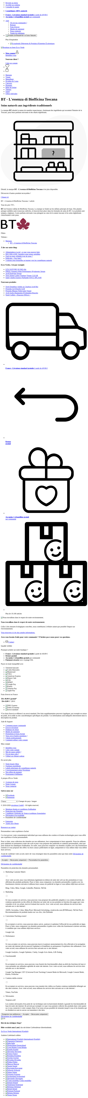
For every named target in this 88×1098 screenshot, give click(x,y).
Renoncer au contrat (8, 827)
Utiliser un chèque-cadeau (15, 756)
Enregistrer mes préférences (11, 1014)
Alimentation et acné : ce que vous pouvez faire (23, 252)
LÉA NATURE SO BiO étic (16, 269)
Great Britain (22, 1047)
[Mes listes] (7, 67)
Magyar (16, 1064)
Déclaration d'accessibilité (15, 815)
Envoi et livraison (12, 728)
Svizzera (17, 1074)
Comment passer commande (16, 725)
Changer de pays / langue (27, 801)
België (14, 1089)
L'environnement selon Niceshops (18, 770)
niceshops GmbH (17, 805)
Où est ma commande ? (18, 23)
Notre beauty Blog (12, 764)
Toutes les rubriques (17, 33)
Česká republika (25, 1081)
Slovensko (19, 1078)
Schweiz (17, 1070)
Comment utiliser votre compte (17, 740)
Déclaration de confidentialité (11, 864)
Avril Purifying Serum (14, 273)
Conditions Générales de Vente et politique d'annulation (26, 813)
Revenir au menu (12, 3)
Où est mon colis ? (12, 754)
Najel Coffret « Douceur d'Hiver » (18, 295)
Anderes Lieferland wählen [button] (11, 1035)
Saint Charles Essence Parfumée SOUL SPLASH (23, 278)
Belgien (16, 1093)
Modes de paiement (17, 29)
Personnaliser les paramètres (38, 860)
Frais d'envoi (14, 27)
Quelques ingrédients (13, 766)
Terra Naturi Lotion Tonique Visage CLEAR (22, 276)
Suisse (14, 1072)
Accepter (5, 860)
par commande (23, 17)
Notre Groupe (11, 784)
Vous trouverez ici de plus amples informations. (18, 633)
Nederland (19, 1085)
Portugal (17, 1091)
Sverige (16, 1058)
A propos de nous (12, 782)
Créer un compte (12, 63)
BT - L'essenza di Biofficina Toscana (23, 243)
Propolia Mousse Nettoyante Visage (18, 291)
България (18, 1068)
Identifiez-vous (11, 55)
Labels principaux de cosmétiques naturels (21, 768)
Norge (14, 1095)
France (15, 1054)
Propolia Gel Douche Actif (15, 289)
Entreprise (9, 821)
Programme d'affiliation (14, 774)
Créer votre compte (12, 750)
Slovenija (18, 1052)
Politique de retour (12, 730)
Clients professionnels (13, 738)
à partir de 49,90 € (27, 15)
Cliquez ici (5, 197)
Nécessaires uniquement (18, 860)
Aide (7, 21)
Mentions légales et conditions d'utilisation (21, 809)
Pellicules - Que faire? (13, 258)
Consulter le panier (12, 7)
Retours (13, 25)
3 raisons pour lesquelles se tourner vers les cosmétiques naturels (29, 260)
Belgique (17, 1087)
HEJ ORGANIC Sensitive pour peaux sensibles (23, 254)
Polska (15, 1062)
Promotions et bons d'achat (15, 734)
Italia (13, 1043)
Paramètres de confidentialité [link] (16, 817)
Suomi (14, 1066)
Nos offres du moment (14, 772)
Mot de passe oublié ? (13, 752)
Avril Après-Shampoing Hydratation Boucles (22, 293)
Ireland (15, 1083)
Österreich (19, 1041)
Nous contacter (15, 31)
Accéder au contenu (13, 5)
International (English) (32, 1039)
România (17, 1056)
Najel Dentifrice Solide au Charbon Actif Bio (22, 287)
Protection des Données (14, 811)
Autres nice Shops (12, 823)
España (15, 1050)
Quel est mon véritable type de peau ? (19, 256)
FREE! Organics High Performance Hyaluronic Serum (25, 271)
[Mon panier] (46, 70)
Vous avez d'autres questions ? (16, 736)
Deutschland (21, 1045)
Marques (9, 241)
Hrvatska (17, 1060)
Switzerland (20, 1076)
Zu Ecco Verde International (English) (14, 1031)
